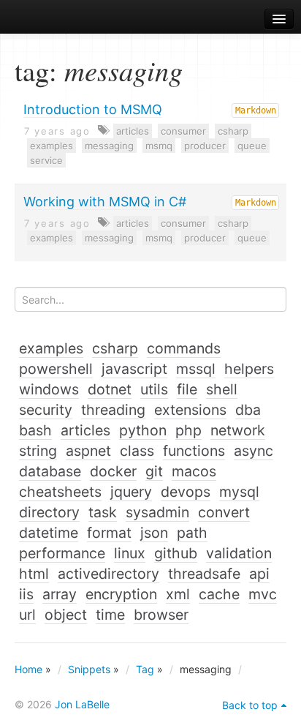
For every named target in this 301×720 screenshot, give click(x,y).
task (102, 512)
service (46, 160)
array (59, 594)
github (175, 553)
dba (248, 410)
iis (26, 594)
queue (252, 145)
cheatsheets (60, 491)
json (154, 532)
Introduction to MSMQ (92, 109)
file (187, 389)
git (154, 471)
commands (184, 348)
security (45, 410)
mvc (262, 594)
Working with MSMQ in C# (104, 201)
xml (178, 594)
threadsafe (204, 573)
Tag (145, 669)
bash (35, 430)
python (143, 430)
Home (28, 669)
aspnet (88, 451)
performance (62, 553)
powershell (56, 369)
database (50, 471)
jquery (131, 491)
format (109, 532)
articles (132, 131)
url (27, 614)
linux (129, 553)
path (192, 532)
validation (239, 553)
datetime (48, 532)
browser (161, 614)
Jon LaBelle (82, 704)
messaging (109, 145)
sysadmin (157, 512)
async (253, 451)
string (38, 451)
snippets (51, 19)
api (259, 573)
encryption (121, 594)
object (66, 614)
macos (194, 471)
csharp (233, 131)
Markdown (255, 110)
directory (49, 512)
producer (205, 145)
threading (113, 410)
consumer (183, 131)
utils (154, 389)
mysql (239, 491)
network (237, 430)
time (110, 614)
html (34, 573)
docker (113, 471)
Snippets (89, 669)
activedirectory (108, 573)
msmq (158, 145)
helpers (249, 369)
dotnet (110, 389)
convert (224, 512)
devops (185, 491)
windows (49, 389)
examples (51, 145)
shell (221, 389)
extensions (190, 410)
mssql (196, 369)
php (188, 430)
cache (219, 594)
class (137, 451)
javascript (134, 369)
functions (194, 451)
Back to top (250, 705)
